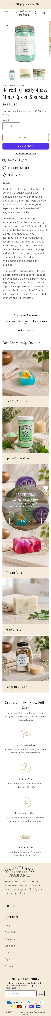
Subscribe (25, 521)
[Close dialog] (46, 488)
